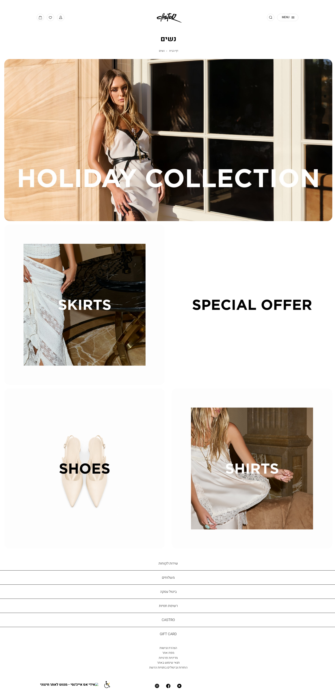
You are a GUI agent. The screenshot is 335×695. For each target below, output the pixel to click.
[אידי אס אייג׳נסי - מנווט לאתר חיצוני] (72, 684)
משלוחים (168, 577)
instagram (157, 686)
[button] (60, 17)
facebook (168, 686)
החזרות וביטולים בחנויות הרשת (168, 667)
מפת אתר (168, 652)
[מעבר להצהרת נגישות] (110, 684)
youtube (179, 686)
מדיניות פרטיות (168, 658)
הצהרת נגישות (168, 648)
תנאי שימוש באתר (168, 662)
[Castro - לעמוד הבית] (167, 17)
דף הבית (173, 50)
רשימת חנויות (168, 605)
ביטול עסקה (168, 591)
